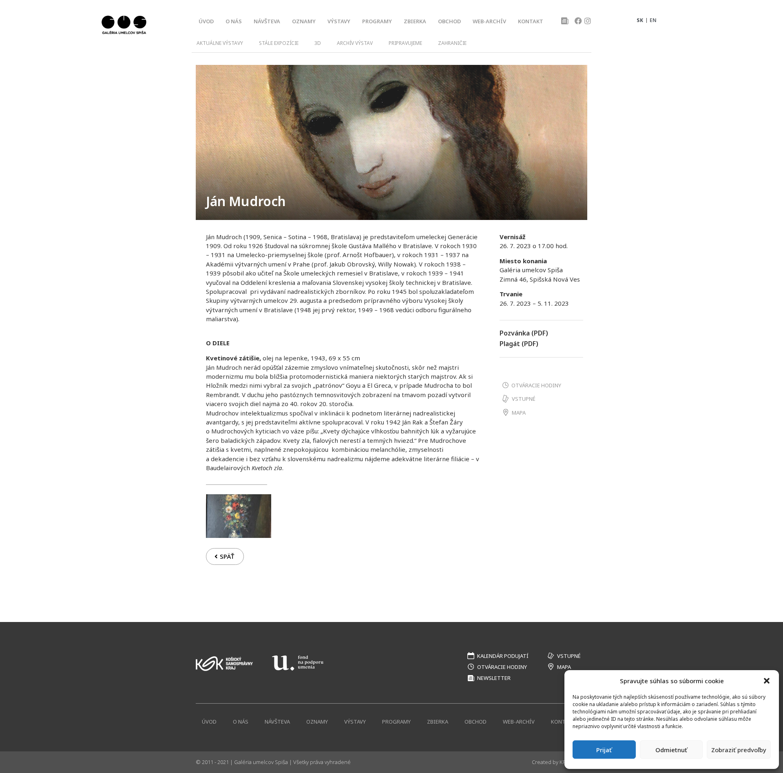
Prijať (604, 750)
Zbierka (415, 21)
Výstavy (338, 21)
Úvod (206, 21)
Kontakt (530, 21)
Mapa (519, 412)
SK (640, 20)
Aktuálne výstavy (220, 43)
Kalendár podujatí (503, 656)
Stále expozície (279, 43)
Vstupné (523, 398)
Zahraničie (452, 43)
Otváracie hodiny (536, 385)
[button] (767, 681)
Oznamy (304, 21)
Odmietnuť (671, 750)
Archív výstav (355, 43)
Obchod (449, 21)
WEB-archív (489, 21)
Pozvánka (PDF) (524, 333)
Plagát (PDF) (519, 343)
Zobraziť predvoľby (738, 750)
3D (317, 43)
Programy (377, 21)
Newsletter (494, 678)
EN (653, 20)
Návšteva (267, 21)
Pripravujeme (405, 43)
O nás (234, 21)
